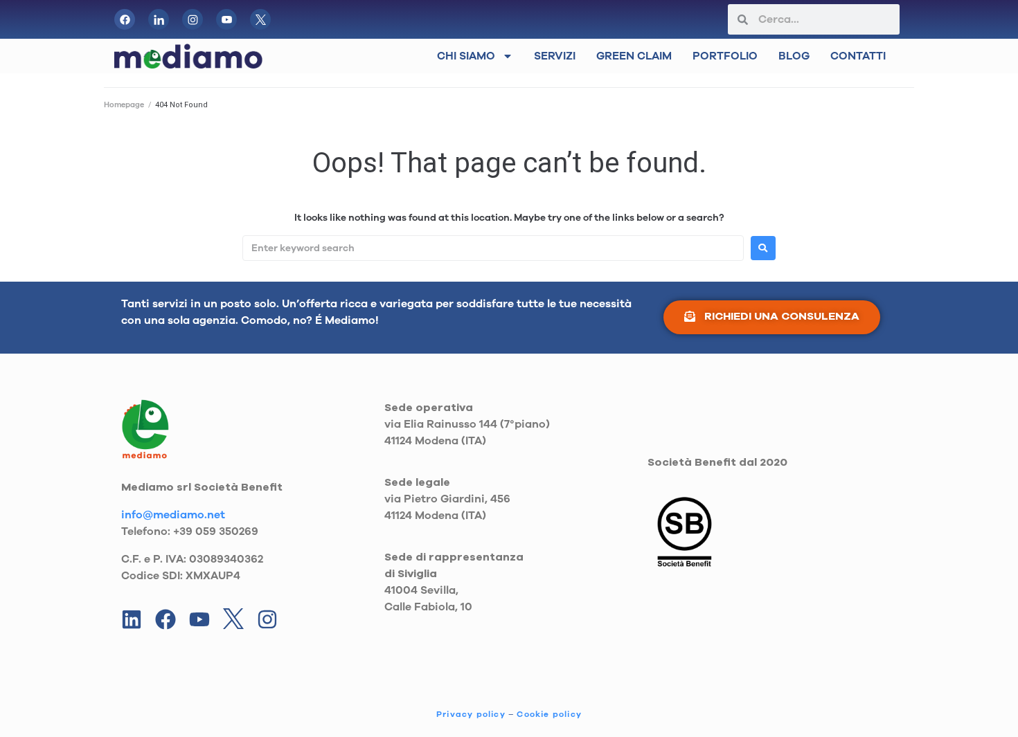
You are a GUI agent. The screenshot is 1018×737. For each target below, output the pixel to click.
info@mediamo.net (173, 514)
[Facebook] (124, 19)
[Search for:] (493, 248)
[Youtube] (199, 619)
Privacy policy (471, 714)
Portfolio (725, 56)
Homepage (124, 105)
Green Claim (634, 56)
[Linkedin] (131, 619)
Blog (794, 56)
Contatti (858, 56)
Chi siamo (466, 56)
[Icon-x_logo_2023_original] (260, 19)
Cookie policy (549, 714)
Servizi (554, 56)
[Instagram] (267, 619)
